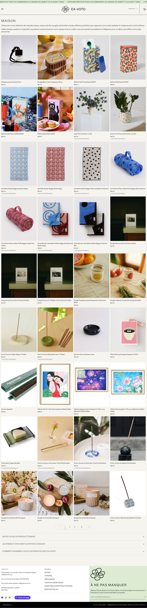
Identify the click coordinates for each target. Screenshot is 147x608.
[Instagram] (9, 597)
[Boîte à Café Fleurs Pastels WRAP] (19, 109)
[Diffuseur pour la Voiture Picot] (19, 57)
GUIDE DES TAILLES (51, 589)
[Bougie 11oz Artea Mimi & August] (91, 493)
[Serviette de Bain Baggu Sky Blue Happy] (19, 164)
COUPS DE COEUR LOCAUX (53, 582)
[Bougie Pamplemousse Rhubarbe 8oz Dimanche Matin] (91, 275)
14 (81, 527)
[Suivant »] (89, 527)
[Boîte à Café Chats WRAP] (55, 109)
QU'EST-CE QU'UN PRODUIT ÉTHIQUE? (18, 537)
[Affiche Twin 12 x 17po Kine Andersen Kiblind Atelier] (55, 384)
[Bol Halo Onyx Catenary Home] (91, 330)
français (131, 8)
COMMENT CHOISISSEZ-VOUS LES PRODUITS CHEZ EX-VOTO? (29, 551)
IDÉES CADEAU (49, 579)
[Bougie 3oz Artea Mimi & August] (55, 493)
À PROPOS (48, 576)
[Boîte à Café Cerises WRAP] (128, 57)
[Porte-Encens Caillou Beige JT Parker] (19, 330)
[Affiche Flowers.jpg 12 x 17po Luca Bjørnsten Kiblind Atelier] (128, 384)
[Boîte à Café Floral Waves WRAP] (91, 57)
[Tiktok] (6, 597)
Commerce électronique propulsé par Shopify (126, 605)
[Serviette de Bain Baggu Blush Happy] (55, 164)
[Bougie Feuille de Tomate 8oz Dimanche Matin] (128, 275)
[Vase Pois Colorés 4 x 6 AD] (91, 109)
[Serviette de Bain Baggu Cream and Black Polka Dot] (91, 164)
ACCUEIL (47, 572)
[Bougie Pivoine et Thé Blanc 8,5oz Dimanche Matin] (55, 275)
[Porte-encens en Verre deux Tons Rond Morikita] (91, 438)
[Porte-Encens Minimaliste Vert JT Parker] (55, 330)
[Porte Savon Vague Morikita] (19, 438)
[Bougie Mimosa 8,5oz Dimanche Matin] (128, 218)
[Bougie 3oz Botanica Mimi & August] (19, 493)
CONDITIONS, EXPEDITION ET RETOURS (58, 586)
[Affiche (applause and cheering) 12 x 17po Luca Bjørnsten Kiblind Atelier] (91, 384)
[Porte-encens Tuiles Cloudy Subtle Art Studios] (128, 493)
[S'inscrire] (144, 596)
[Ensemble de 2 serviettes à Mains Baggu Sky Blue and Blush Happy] (55, 218)
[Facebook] (2, 597)
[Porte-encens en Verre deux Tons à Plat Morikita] (55, 438)
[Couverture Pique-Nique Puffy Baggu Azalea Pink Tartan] (19, 218)
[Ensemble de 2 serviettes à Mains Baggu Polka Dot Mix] (91, 218)
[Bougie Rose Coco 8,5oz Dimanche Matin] (19, 275)
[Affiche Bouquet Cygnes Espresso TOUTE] (128, 330)
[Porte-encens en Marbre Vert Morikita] (128, 438)
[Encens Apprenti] (19, 384)
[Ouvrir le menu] (4, 9)
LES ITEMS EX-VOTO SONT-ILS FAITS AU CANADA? (23, 544)
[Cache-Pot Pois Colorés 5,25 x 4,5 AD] (128, 109)
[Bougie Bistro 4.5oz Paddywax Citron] (55, 57)
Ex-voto (98, 605)
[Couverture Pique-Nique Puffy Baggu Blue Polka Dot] (128, 164)
